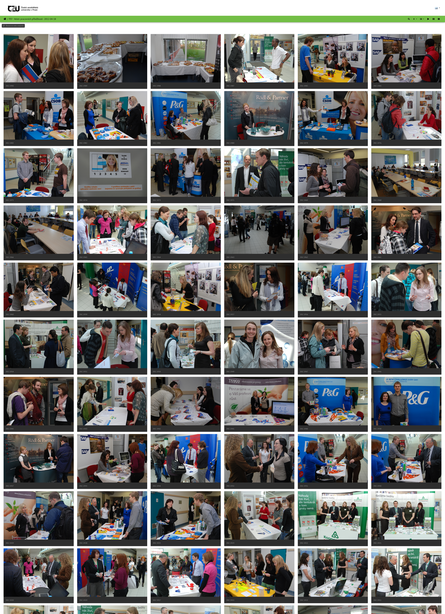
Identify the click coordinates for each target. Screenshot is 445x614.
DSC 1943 (83, 429)
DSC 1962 (304, 257)
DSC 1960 (10, 314)
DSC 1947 (304, 371)
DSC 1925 (157, 543)
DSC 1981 (157, 143)
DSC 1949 (230, 371)
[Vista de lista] (438, 19)
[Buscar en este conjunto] (408, 19)
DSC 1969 (304, 200)
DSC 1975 (10, 200)
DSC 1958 (157, 314)
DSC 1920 (10, 600)
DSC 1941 (230, 429)
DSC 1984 (377, 86)
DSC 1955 (377, 314)
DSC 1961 (377, 257)
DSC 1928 (83, 543)
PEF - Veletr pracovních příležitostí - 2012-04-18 (32, 18)
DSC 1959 (83, 314)
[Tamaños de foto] (422, 19)
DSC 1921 (377, 543)
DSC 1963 (230, 257)
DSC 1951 (83, 371)
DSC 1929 (10, 543)
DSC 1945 (10, 429)
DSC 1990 (10, 86)
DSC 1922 (304, 543)
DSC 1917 (157, 600)
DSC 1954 (10, 371)
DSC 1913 (304, 600)
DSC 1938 (377, 429)
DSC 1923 (230, 543)
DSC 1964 (157, 257)
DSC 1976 (377, 143)
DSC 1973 (157, 200)
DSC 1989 (83, 86)
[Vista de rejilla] (433, 19)
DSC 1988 (157, 86)
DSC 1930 (377, 486)
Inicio (5, 19)
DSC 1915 (230, 600)
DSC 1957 (230, 314)
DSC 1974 (83, 200)
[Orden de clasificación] (414, 19)
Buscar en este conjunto (14, 26)
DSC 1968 (377, 200)
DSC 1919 (83, 600)
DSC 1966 (10, 257)
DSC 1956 (304, 314)
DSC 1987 (230, 86)
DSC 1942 (157, 429)
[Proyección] (428, 19)
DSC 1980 (230, 143)
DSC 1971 (230, 200)
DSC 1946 (377, 371)
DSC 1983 (10, 143)
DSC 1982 (83, 143)
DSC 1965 (83, 257)
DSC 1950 (157, 371)
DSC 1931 (304, 486)
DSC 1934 (157, 486)
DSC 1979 (304, 143)
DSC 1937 (10, 486)
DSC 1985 (304, 86)
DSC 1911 (377, 600)
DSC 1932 (230, 486)
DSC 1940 (304, 429)
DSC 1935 (83, 486)
